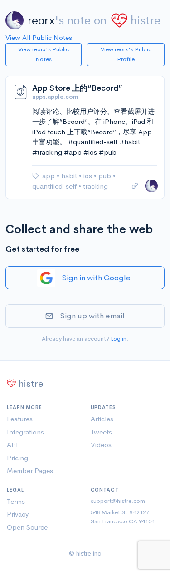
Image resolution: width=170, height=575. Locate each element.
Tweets (101, 432)
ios (88, 175)
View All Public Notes (38, 37)
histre (145, 20)
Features (20, 418)
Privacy (18, 514)
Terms (16, 501)
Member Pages (30, 470)
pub (105, 175)
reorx (41, 20)
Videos (101, 444)
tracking (95, 186)
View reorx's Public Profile (126, 54)
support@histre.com (118, 501)
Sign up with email (92, 316)
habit (70, 175)
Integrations (25, 432)
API (12, 444)
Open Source (27, 527)
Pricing (17, 457)
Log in (118, 338)
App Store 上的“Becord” (77, 88)
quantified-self (55, 186)
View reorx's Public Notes (43, 54)
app (49, 175)
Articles (102, 418)
